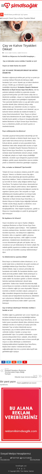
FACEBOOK (5, 460)
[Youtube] (22, 468)
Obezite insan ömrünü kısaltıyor (26, 376)
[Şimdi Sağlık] (21, 5)
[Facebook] (17, 468)
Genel (11, 18)
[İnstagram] (24, 468)
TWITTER (15, 458)
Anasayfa (5, 18)
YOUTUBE (26, 458)
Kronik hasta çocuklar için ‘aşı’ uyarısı (16, 14)
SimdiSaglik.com (21, 466)
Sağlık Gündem (12, 52)
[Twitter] (19, 468)
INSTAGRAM (35, 460)
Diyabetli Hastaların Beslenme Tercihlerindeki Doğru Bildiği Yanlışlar (15, 371)
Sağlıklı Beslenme (22, 52)
